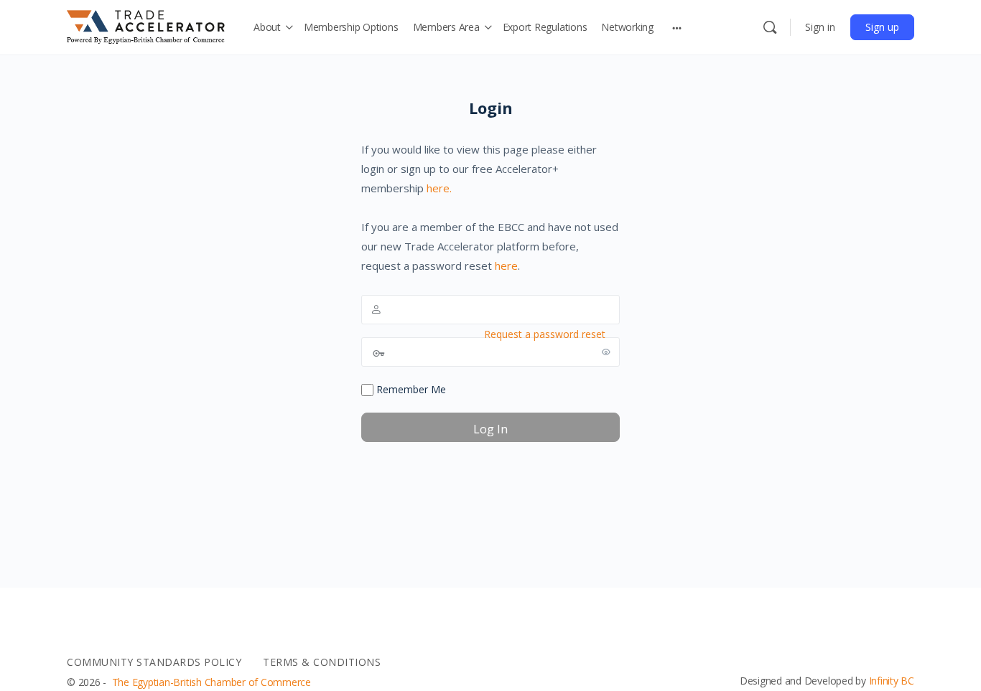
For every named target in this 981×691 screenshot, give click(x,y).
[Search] (769, 27)
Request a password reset (544, 334)
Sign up (882, 27)
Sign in (820, 27)
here (506, 265)
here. (439, 188)
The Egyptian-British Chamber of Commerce (211, 682)
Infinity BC (891, 680)
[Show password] (606, 351)
